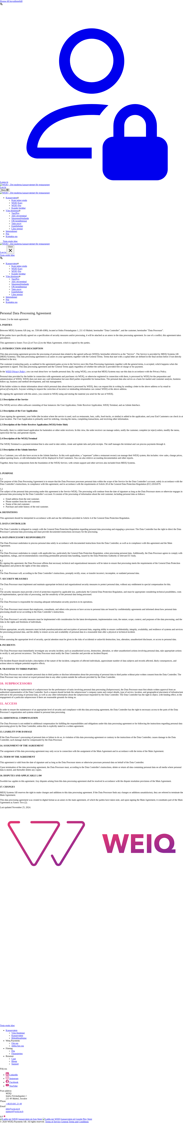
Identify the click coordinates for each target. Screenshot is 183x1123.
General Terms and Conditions (75, 1121)
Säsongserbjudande (20, 218)
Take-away (16, 223)
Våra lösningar (12, 210)
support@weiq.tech (14, 1111)
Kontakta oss (11, 236)
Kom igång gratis (19, 200)
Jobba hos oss (17, 1046)
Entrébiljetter (17, 226)
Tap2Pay (15, 213)
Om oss (14, 1043)
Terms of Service (53, 1121)
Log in (3, 187)
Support (15, 1064)
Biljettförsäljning (18, 1038)
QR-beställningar (19, 221)
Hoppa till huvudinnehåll (11, 1)
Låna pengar (17, 228)
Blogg (14, 1061)
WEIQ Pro (16, 205)
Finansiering (17, 1053)
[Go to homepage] (91, 873)
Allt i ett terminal (19, 216)
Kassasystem (11, 197)
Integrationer (11, 231)
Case (13, 1059)
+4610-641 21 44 (14, 1104)
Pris (7, 234)
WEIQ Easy (16, 203)
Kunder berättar (18, 208)
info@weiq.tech (13, 1109)
